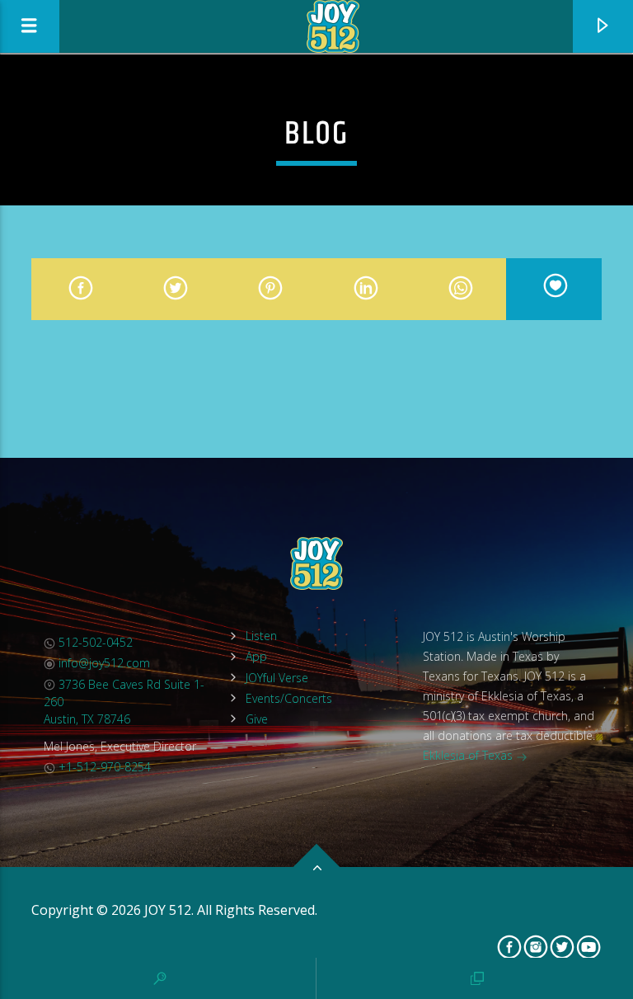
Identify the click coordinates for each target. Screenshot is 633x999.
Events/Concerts (289, 698)
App (256, 656)
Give (257, 719)
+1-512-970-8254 (103, 767)
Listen (261, 635)
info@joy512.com (102, 663)
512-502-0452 (94, 642)
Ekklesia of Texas (469, 755)
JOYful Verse (277, 678)
